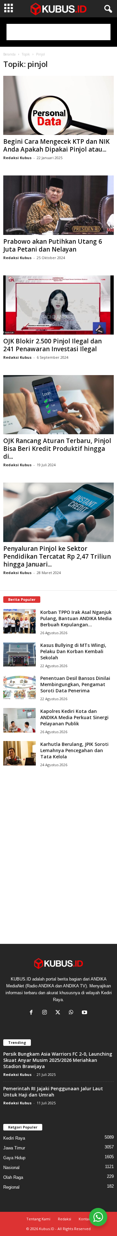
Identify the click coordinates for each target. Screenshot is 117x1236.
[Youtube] (85, 1013)
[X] (59, 1013)
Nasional (11, 1167)
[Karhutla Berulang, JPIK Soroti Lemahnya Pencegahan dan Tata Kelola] (19, 753)
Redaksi (64, 1218)
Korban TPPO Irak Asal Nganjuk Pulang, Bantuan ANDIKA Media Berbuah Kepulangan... (76, 618)
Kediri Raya (14, 1138)
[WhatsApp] (72, 1013)
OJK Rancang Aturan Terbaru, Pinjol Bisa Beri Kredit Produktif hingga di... (57, 449)
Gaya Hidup (14, 1157)
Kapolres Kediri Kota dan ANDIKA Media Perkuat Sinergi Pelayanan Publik (74, 717)
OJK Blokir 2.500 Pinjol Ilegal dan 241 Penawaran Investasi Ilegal (52, 345)
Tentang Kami (38, 1218)
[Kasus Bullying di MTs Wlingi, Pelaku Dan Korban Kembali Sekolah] (19, 654)
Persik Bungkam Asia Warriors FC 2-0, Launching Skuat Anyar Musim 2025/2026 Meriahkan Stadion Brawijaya (57, 1060)
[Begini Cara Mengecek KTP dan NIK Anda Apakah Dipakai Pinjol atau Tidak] (58, 105)
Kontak (85, 1218)
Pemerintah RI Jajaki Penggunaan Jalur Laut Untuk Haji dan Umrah (53, 1091)
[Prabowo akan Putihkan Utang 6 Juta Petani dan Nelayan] (58, 205)
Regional (11, 1187)
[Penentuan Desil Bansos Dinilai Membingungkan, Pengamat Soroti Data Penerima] (19, 687)
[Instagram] (46, 1013)
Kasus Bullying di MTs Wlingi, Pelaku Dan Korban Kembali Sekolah (73, 651)
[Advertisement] (58, 32)
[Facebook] (32, 1013)
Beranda (9, 54)
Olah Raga (13, 1177)
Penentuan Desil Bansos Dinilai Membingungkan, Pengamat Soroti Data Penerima (75, 684)
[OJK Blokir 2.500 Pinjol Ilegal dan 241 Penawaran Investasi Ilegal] (58, 305)
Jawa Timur (14, 1147)
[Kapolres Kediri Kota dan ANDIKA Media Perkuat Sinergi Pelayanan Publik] (19, 720)
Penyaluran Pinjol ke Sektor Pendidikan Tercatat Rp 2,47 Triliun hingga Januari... (57, 556)
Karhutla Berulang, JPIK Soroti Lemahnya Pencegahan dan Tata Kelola (74, 750)
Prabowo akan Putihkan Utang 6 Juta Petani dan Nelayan (52, 245)
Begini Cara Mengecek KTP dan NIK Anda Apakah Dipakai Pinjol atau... (56, 145)
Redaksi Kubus (17, 157)
